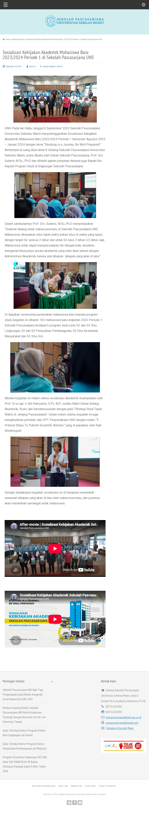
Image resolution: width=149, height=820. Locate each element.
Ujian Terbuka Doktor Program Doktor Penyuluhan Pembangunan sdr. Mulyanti (25, 746)
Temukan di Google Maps (119, 728)
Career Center (90, 785)
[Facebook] (74, 802)
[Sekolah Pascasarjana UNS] (74, 26)
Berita (60, 66)
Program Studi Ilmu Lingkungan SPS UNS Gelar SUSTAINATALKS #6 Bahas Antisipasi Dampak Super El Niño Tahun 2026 (25, 764)
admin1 (32, 66)
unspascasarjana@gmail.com (122, 723)
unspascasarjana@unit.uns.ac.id (123, 717)
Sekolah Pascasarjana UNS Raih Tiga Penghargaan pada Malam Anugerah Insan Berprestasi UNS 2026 (23, 694)
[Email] (69, 802)
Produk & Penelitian (107, 785)
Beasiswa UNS (76, 785)
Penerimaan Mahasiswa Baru (44, 785)
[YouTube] (80, 802)
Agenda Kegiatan (50, 66)
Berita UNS (63, 785)
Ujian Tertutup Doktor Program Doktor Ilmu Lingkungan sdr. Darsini (24, 732)
